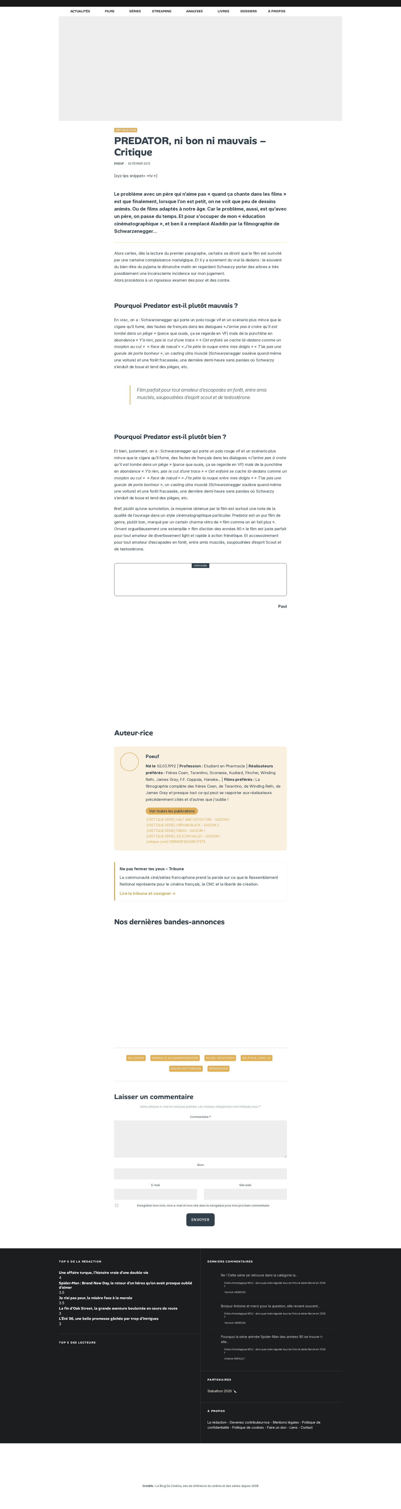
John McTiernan (186, 1069)
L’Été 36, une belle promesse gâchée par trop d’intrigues (108, 1318)
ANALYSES (194, 11)
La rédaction (216, 1422)
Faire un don (276, 1427)
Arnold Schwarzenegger (176, 1058)
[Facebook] (282, 3)
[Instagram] (296, 3)
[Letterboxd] (324, 3)
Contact (307, 1427)
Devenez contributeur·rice (250, 1422)
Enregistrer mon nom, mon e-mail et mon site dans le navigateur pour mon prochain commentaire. (203, 1205)
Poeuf (119, 163)
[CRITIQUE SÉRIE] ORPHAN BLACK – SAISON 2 (182, 825)
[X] (289, 3)
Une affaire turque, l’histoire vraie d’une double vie (103, 1272)
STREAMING (161, 11)
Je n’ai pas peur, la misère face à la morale (95, 1297)
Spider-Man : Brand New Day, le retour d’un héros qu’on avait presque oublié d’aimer (125, 1285)
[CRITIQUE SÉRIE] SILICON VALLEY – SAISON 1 (183, 836)
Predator (219, 1069)
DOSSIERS (248, 11)
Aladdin (137, 1058)
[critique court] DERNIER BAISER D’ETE (176, 842)
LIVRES (223, 11)
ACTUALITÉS (80, 11)
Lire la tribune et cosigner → (148, 893)
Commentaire (200, 1117)
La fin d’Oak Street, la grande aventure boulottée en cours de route (118, 1308)
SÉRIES (135, 11)
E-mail (155, 1185)
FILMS (109, 11)
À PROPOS (276, 11)
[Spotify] (331, 3)
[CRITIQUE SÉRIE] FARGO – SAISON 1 (175, 831)
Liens (294, 1427)
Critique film (125, 130)
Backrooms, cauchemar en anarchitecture (192, 580)
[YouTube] (303, 3)
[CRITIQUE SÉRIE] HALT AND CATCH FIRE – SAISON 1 (188, 819)
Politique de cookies (248, 1427)
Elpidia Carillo (257, 1058)
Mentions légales (286, 1422)
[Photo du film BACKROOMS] (130, 579)
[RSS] (338, 3)
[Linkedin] (310, 3)
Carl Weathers (221, 1058)
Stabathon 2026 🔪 (222, 1391)
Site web (245, 1185)
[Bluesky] (317, 3)
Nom (200, 1165)
